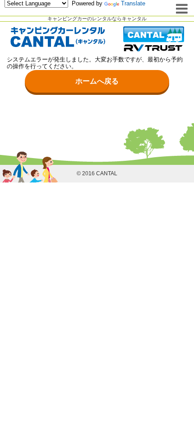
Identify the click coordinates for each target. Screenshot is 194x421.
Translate (133, 3)
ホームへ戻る (97, 81)
